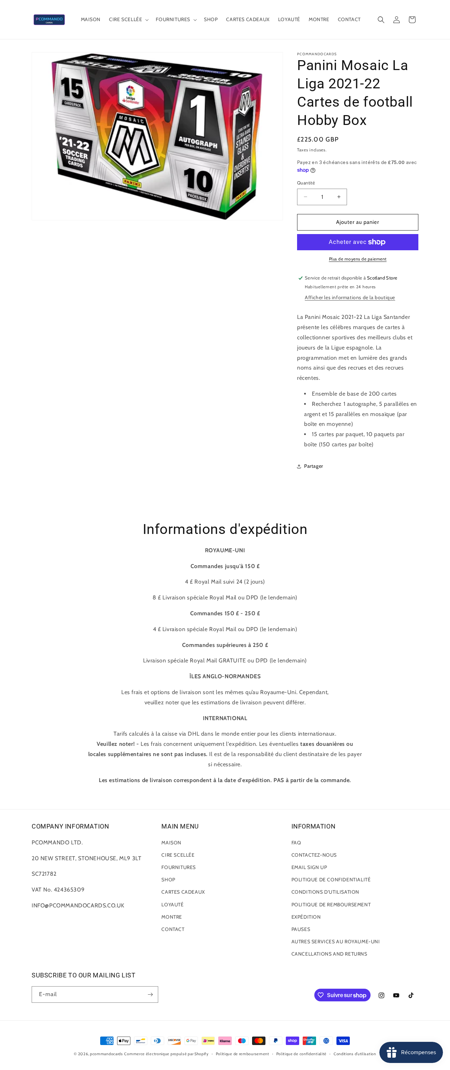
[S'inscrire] (150, 994)
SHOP (168, 879)
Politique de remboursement (242, 1053)
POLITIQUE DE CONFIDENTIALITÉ (331, 879)
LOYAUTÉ (172, 904)
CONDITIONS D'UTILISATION (325, 892)
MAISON (171, 842)
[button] (128, 19)
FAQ (296, 842)
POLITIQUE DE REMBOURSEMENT (331, 904)
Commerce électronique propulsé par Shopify (166, 1053)
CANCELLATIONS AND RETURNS (329, 954)
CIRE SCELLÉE (177, 855)
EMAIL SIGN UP (309, 867)
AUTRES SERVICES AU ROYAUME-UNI (335, 941)
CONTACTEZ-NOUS (314, 855)
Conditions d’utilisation (355, 1053)
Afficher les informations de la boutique (350, 297)
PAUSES (300, 929)
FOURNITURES (178, 867)
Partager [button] (313, 466)
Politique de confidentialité (301, 1053)
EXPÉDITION (306, 917)
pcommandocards (106, 1053)
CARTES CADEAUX (183, 892)
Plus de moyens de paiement (358, 259)
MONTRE (171, 917)
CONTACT (172, 929)
